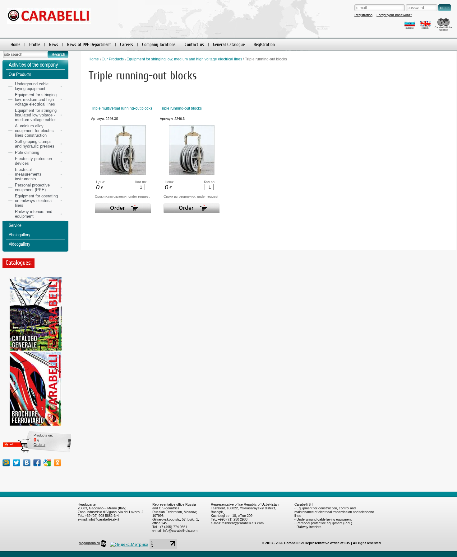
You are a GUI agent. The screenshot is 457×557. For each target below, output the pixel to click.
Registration (363, 15)
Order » (39, 444)
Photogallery (19, 234)
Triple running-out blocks (181, 108)
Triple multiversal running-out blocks (121, 108)
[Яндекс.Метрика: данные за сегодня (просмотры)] (129, 544)
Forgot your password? (394, 15)
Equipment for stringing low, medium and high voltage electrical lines (184, 59)
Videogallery (19, 244)
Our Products (113, 59)
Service (15, 225)
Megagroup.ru (89, 543)
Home (94, 59)
